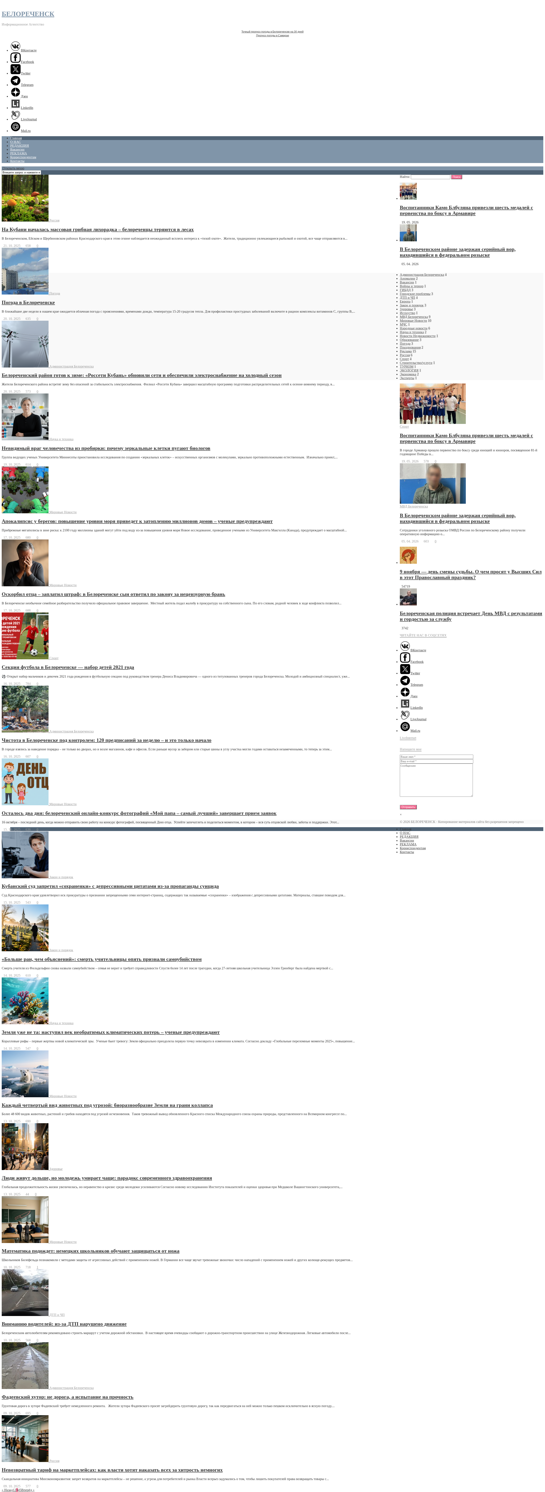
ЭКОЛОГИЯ (409, 370)
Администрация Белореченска (71, 366)
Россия (54, 220)
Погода (54, 293)
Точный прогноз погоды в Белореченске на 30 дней (272, 31)
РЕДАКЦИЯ (19, 145)
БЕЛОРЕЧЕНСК (28, 14)
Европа (405, 301)
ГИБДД (405, 290)
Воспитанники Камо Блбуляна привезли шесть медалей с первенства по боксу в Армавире (466, 210)
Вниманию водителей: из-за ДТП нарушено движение (64, 1324)
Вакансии (17, 149)
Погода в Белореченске (28, 302)
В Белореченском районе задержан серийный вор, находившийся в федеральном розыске (458, 252)
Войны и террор (411, 286)
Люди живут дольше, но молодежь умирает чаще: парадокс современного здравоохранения (107, 1178)
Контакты (17, 161)
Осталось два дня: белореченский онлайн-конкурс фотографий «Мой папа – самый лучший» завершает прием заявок (139, 813)
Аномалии (407, 278)
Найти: (405, 177)
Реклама (406, 351)
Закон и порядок (61, 877)
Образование (409, 340)
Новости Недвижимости (418, 336)
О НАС (15, 142)
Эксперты (407, 378)
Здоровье (56, 1169)
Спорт (54, 658)
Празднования (410, 347)
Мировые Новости (63, 512)
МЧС (403, 324)
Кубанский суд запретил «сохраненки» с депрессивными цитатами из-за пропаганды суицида (110, 886)
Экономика (408, 374)
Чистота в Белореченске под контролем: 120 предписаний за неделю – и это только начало (106, 740)
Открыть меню (13, 168)
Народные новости (413, 328)
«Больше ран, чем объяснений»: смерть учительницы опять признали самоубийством (102, 959)
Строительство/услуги (416, 363)
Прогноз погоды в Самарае (272, 35)
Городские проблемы (415, 294)
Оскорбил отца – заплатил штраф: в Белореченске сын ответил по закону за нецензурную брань (113, 594)
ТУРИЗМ (406, 366)
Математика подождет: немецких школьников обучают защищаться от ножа (90, 1251)
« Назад (7, 1490)
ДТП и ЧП (57, 1315)
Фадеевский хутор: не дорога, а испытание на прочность (67, 1397)
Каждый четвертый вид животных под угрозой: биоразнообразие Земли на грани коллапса (107, 1105)
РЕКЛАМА (18, 153)
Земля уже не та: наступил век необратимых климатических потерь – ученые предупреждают (111, 1032)
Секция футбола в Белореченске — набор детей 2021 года (68, 667)
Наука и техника (61, 439)
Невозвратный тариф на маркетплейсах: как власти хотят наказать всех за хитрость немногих (112, 1470)
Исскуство (407, 313)
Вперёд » (27, 1490)
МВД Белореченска (414, 317)
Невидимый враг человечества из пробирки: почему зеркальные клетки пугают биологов (106, 448)
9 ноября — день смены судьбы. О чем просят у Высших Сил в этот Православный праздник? (471, 574)
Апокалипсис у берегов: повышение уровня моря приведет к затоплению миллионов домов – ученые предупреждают (137, 521)
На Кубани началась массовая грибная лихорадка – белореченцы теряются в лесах (98, 229)
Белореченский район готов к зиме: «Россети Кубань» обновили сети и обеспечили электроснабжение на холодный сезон (142, 375)
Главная (16, 138)
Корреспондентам (23, 157)
